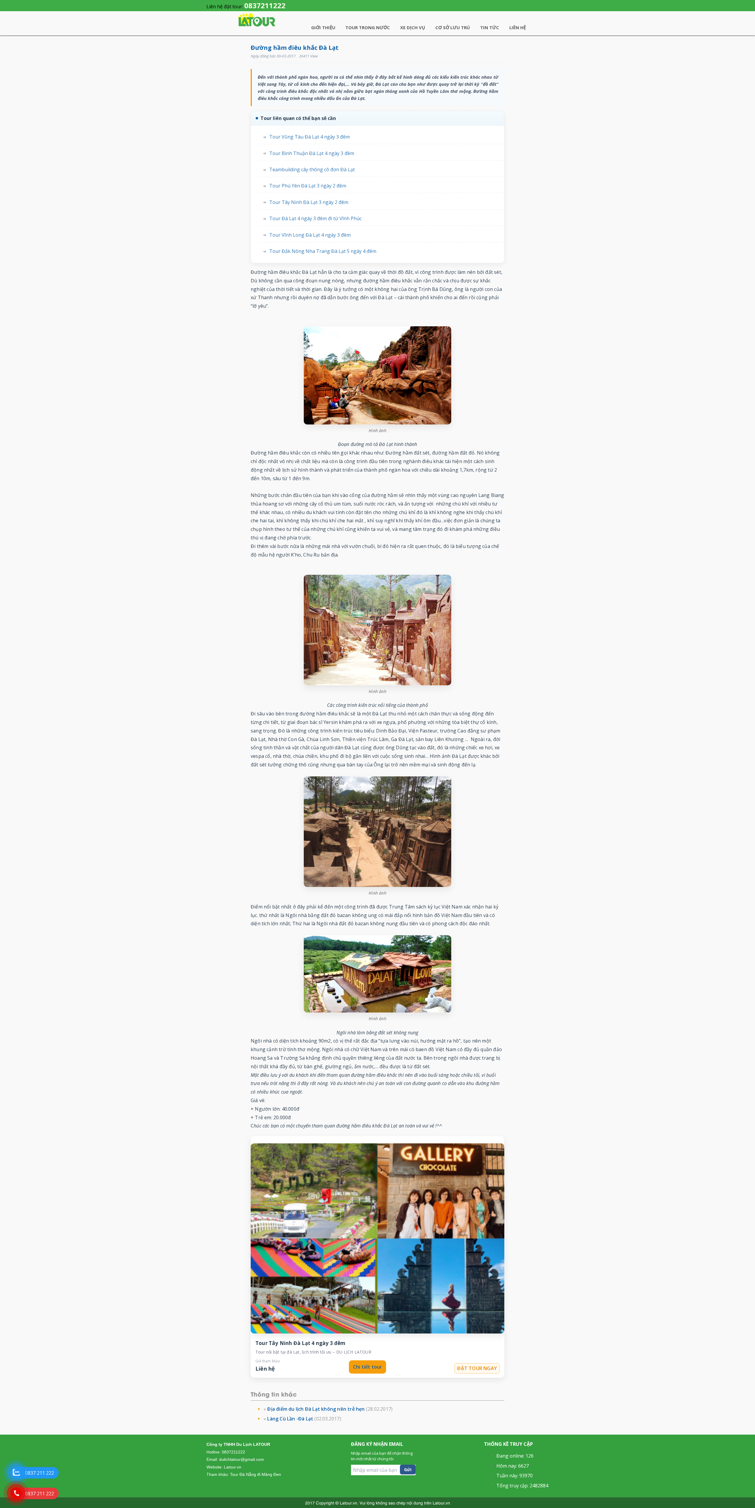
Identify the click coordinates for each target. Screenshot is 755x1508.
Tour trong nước (367, 27)
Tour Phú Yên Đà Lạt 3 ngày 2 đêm (307, 186)
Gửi (407, 1469)
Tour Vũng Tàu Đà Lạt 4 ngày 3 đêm (309, 137)
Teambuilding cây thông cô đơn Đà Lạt (312, 170)
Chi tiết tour (367, 1367)
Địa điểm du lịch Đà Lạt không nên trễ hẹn (316, 1409)
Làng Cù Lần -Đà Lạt (290, 1418)
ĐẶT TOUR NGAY (477, 1368)
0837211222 (264, 5)
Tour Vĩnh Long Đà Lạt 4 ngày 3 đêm (310, 235)
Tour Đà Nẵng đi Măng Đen (255, 1474)
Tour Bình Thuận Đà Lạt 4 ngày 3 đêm (311, 153)
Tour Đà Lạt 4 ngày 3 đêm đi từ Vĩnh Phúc (315, 218)
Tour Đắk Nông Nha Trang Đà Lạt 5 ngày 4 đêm (322, 251)
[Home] (257, 20)
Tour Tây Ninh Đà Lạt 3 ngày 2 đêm (308, 202)
